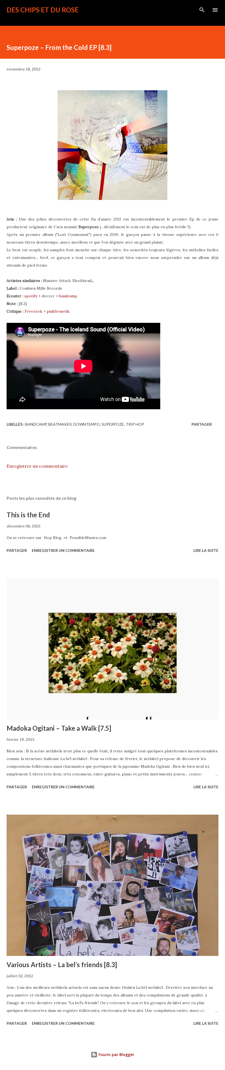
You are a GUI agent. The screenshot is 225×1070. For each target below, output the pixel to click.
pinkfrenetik (58, 311)
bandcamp (68, 295)
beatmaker (60, 424)
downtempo (86, 424)
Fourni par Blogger (115, 1054)
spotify (30, 295)
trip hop (135, 424)
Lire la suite (205, 550)
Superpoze (113, 424)
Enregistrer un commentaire (37, 466)
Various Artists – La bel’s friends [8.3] (62, 965)
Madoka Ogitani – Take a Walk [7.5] (59, 728)
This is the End (28, 515)
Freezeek (33, 311)
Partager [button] (202, 424)
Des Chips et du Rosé (42, 10)
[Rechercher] (202, 10)
